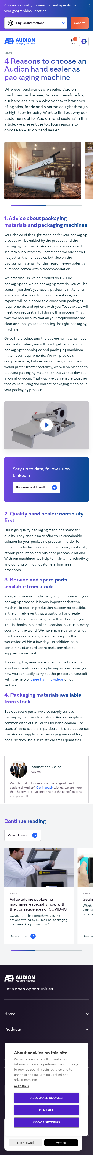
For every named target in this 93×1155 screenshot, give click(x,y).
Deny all (46, 1110)
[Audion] (19, 41)
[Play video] (46, 425)
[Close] (88, 5)
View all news (17, 835)
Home (9, 1013)
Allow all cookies (46, 1098)
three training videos (47, 679)
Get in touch (44, 787)
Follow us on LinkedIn (31, 487)
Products (12, 1029)
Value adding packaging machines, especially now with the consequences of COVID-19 (38, 904)
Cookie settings (46, 1122)
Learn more (21, 1085)
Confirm (79, 23)
